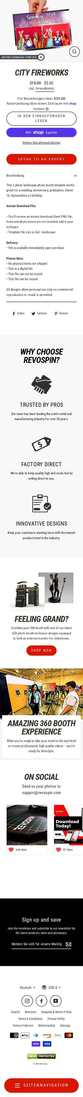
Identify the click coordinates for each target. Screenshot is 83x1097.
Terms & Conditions (30, 1018)
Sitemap (65, 1025)
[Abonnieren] (67, 944)
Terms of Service (23, 1025)
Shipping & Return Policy (56, 1012)
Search (15, 1012)
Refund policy (46, 1025)
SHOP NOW (41, 650)
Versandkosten (45, 88)
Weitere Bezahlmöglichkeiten (41, 143)
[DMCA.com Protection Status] (41, 1056)
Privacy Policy (56, 1018)
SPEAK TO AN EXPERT (41, 159)
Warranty (30, 1012)
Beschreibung (15, 176)
